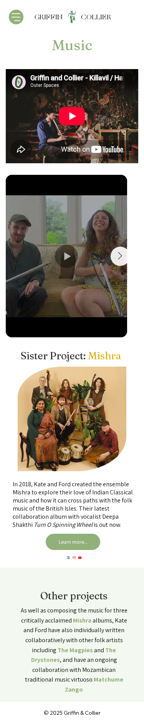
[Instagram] (74, 558)
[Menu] (16, 17)
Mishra (82, 620)
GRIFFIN (57, 17)
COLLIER (95, 17)
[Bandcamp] (68, 558)
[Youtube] (80, 558)
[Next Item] (120, 256)
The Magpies (75, 650)
